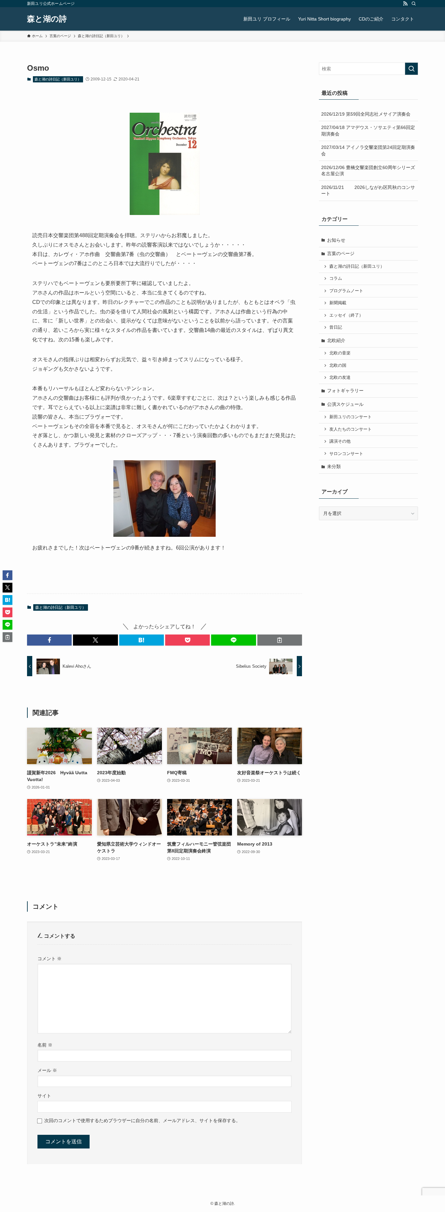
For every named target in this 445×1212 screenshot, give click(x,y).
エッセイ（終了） (346, 315)
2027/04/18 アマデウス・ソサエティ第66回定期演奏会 (368, 130)
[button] (49, 640)
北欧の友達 (340, 377)
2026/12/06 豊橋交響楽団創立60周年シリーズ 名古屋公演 (369, 171)
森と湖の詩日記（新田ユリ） (58, 79)
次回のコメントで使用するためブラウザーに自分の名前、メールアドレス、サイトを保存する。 (142, 1120)
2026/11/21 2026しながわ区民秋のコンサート (368, 190)
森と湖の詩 (47, 19)
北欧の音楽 (340, 353)
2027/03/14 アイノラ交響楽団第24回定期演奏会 (368, 150)
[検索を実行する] (411, 69)
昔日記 (335, 327)
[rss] (405, 3)
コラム (335, 278)
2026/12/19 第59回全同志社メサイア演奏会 (365, 114)
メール (47, 1070)
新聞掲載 (337, 303)
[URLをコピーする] (279, 640)
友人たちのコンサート (350, 429)
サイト (44, 1095)
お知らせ (336, 240)
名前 (44, 1045)
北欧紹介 (336, 340)
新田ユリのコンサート (350, 417)
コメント (49, 958)
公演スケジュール (345, 404)
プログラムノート (346, 291)
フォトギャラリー (345, 390)
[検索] (413, 3)
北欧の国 (337, 365)
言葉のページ (340, 253)
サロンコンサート (346, 453)
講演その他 (340, 441)
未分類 (334, 466)
